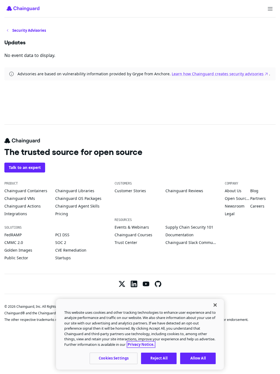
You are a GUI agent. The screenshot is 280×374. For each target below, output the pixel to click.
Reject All (159, 358)
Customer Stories (130, 190)
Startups (63, 257)
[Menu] (270, 8)
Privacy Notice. (141, 344)
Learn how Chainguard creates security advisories (218, 73)
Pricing (61, 213)
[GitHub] (158, 283)
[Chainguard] (23, 8)
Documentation (179, 234)
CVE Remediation (70, 250)
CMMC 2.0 (13, 242)
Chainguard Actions (22, 206)
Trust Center (126, 242)
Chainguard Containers (25, 190)
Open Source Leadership (237, 198)
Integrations (15, 213)
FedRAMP (13, 234)
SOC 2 (60, 242)
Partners (258, 198)
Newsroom (234, 206)
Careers (257, 206)
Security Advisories (29, 30)
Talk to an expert (25, 167)
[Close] (215, 305)
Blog (254, 190)
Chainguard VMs (19, 198)
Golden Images (18, 250)
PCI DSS (62, 234)
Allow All (198, 358)
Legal (230, 213)
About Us (233, 190)
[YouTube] (146, 283)
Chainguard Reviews (184, 190)
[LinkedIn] (134, 283)
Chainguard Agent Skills (77, 206)
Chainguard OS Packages (78, 198)
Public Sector (16, 257)
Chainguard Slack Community (190, 242)
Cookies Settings (114, 358)
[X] (121, 283)
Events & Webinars (132, 227)
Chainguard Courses (133, 234)
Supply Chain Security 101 (189, 227)
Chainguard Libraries (74, 190)
